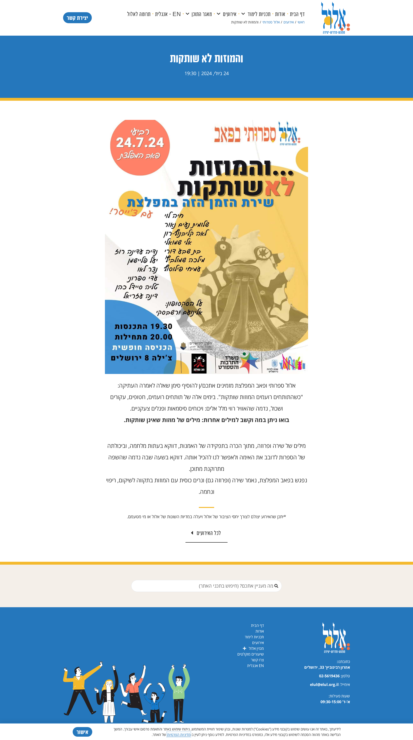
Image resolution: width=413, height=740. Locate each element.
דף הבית (297, 14)
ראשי (301, 22)
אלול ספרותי (271, 22)
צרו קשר (257, 659)
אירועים (230, 14)
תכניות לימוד (259, 14)
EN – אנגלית (168, 14)
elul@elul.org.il (324, 684)
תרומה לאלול (139, 14)
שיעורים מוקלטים (250, 654)
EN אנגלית (255, 665)
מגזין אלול (256, 648)
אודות (280, 14)
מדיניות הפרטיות (178, 734)
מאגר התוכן (202, 14)
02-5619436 (329, 676)
